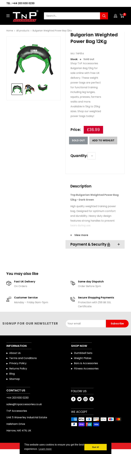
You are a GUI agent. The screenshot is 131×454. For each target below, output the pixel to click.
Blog (12, 374)
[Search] (104, 15)
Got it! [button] (95, 447)
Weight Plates (82, 358)
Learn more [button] (45, 449)
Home (9, 30)
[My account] (115, 16)
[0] (122, 16)
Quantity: (79, 155)
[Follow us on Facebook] (73, 399)
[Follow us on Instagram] (85, 399)
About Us (15, 353)
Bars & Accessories (86, 363)
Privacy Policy (18, 363)
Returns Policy (18, 368)
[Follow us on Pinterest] (91, 399)
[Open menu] (8, 15)
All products (22, 30)
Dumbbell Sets (83, 353)
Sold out (78, 140)
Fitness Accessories (86, 368)
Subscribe (117, 323)
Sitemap (14, 379)
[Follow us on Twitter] (79, 399)
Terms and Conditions (23, 358)
